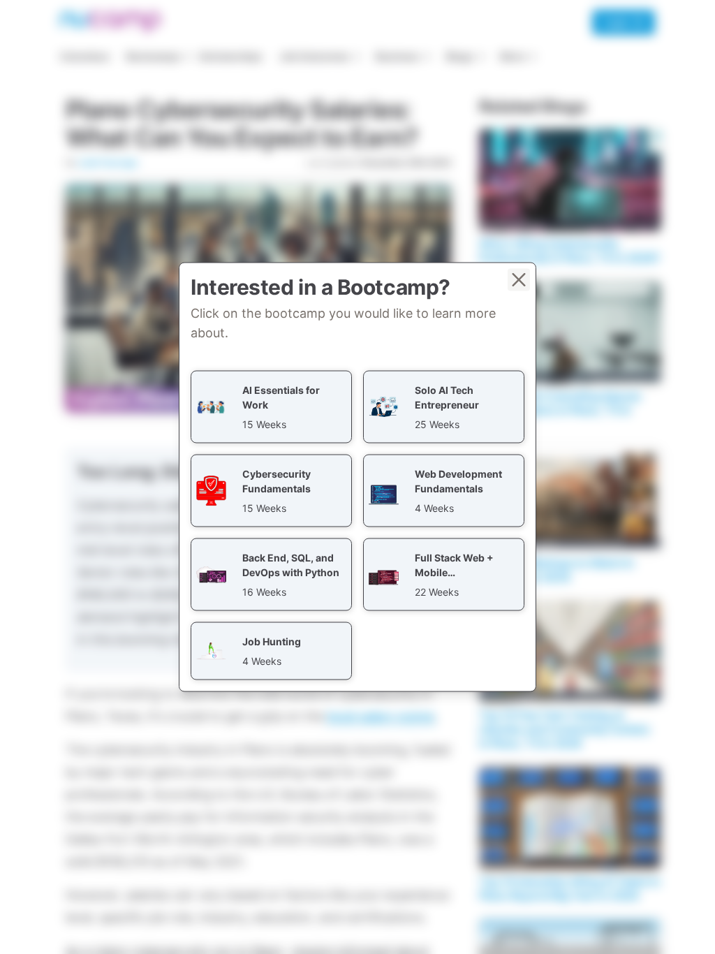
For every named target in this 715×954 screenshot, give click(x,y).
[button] (271, 407)
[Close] (519, 280)
